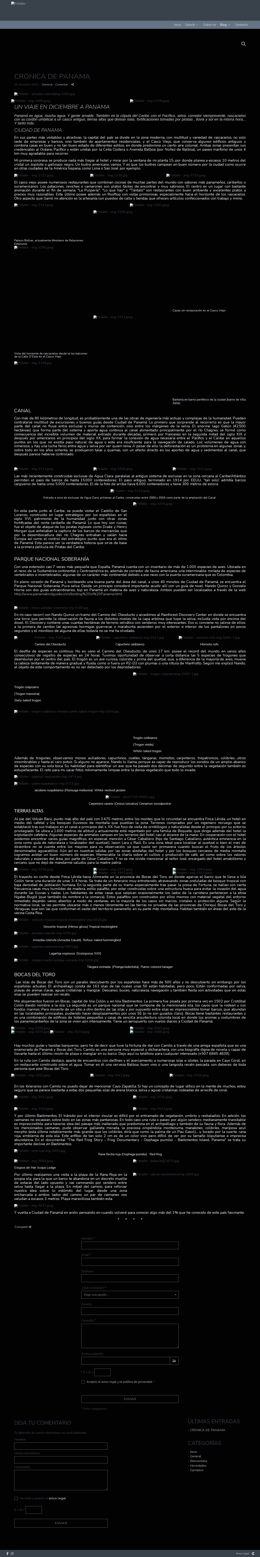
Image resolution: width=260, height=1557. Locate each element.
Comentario (22, 1467)
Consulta (88, 1321)
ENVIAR (130, 1399)
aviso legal (57, 1498)
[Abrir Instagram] (12, 1554)
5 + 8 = (87, 1373)
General (47, 84)
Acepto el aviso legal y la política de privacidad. (120, 1382)
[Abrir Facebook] (7, 1554)
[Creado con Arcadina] (253, 1553)
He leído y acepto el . (42, 1498)
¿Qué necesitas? (94, 1288)
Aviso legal (242, 1553)
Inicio (177, 25)
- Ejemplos (196, 1470)
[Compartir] (72, 84)
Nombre (88, 1239)
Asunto (86, 1304)
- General (194, 1456)
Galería (190, 25)
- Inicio (192, 1452)
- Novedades (197, 1465)
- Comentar (61, 84)
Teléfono (87, 1272)
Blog (223, 25)
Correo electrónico (27, 1453)
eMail (86, 1255)
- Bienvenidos (197, 1461)
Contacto (241, 25)
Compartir (22, 1227)
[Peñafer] (17, 3)
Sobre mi (209, 25)
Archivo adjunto (92, 1354)
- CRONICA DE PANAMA (206, 1430)
